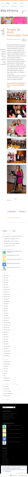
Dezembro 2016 (7, 322)
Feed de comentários (8, 393)
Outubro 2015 (6, 355)
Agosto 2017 (6, 303)
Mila (2, 3)
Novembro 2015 (7, 353)
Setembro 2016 (7, 329)
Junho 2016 (6, 336)
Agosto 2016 (6, 332)
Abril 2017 (6, 313)
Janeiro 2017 (6, 320)
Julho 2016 (6, 334)
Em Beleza (21, 3)
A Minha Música (4, 6)
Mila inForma (9, 10)
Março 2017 (6, 315)
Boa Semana (16, 255)
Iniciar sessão (6, 388)
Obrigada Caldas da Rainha (9, 238)
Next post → (22, 211)
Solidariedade (3, 64)
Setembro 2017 (7, 301)
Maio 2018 (6, 282)
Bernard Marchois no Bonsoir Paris (11, 236)
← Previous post (11, 211)
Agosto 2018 (6, 275)
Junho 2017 (6, 308)
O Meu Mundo (14, 6)
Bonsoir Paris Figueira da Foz (10, 243)
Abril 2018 (6, 284)
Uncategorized (7, 380)
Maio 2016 (6, 339)
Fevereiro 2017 (7, 317)
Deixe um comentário (24, 40)
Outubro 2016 (6, 327)
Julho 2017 (6, 306)
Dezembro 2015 (7, 351)
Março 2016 (6, 343)
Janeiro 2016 (6, 348)
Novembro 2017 (7, 296)
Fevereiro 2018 (7, 289)
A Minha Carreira (7, 361)
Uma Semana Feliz (18, 259)
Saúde (4, 62)
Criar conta (6, 386)
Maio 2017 (6, 310)
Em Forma (14, 3)
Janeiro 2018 (6, 291)
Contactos (21, 6)
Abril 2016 (6, 341)
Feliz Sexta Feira (7, 245)
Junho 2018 (6, 280)
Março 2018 (6, 287)
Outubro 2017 (6, 299)
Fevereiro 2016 (7, 346)
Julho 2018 (6, 277)
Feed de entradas (7, 391)
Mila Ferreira (13, 39)
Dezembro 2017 (7, 294)
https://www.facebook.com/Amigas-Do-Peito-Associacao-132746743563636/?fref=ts (16, 84)
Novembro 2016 (7, 325)
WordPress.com (7, 395)
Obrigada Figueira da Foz (9, 241)
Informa (8, 3)
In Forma (5, 371)
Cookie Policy (8, 471)
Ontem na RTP (17, 267)
